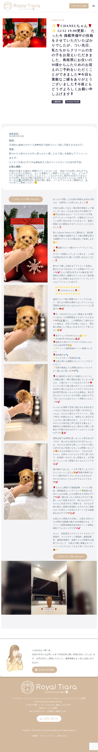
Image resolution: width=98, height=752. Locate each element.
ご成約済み (57, 102)
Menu (93, 6)
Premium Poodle (72, 102)
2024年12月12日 (58, 20)
